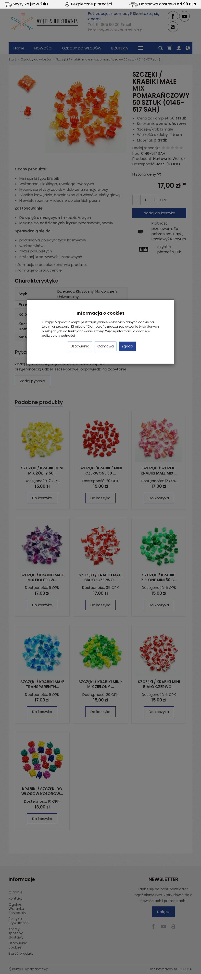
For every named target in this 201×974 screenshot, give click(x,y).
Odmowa (105, 346)
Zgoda (127, 346)
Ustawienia (80, 346)
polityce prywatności (58, 335)
